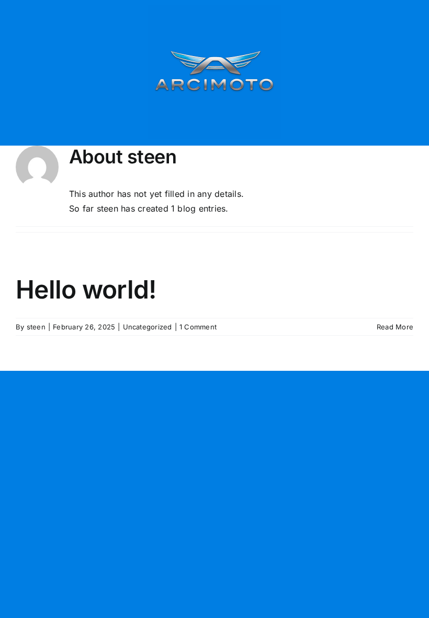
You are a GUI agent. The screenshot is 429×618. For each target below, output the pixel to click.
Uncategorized (147, 327)
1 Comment (198, 327)
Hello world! (86, 289)
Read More (395, 327)
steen (36, 327)
